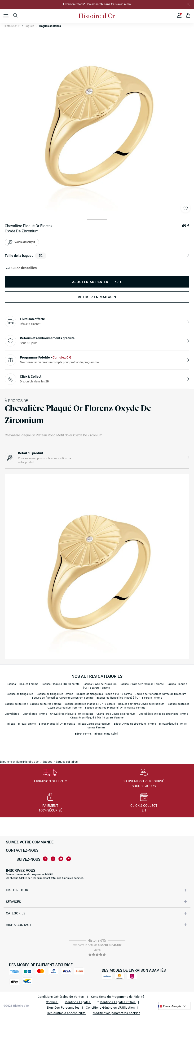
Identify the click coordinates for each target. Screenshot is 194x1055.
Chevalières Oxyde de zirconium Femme (163, 713)
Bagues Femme (29, 684)
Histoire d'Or (11, 26)
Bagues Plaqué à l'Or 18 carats (61, 684)
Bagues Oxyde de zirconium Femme (142, 684)
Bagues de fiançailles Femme (55, 694)
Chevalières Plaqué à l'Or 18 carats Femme (96, 717)
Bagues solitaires (50, 26)
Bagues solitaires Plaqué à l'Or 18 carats (90, 703)
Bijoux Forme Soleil (106, 733)
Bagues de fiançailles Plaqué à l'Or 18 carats (104, 694)
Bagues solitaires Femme (46, 703)
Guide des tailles (24, 268)
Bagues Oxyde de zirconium (100, 684)
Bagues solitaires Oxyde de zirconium (141, 703)
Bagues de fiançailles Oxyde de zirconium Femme (62, 697)
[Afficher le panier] (188, 16)
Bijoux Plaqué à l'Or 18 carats (57, 723)
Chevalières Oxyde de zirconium (116, 713)
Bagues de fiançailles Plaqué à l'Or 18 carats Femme (129, 697)
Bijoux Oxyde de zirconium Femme (135, 723)
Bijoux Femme (27, 723)
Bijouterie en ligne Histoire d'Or (19, 761)
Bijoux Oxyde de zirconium (94, 723)
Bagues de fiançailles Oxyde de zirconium (160, 694)
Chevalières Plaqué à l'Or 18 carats (71, 713)
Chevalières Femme (35, 713)
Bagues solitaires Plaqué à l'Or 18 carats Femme (115, 707)
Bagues (29, 26)
